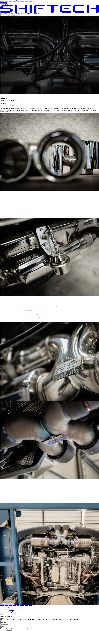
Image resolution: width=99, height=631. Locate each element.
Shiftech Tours (76, 619)
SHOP (38, 13)
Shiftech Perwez (3, 622)
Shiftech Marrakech (4, 627)
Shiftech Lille (10, 619)
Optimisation (3, 13)
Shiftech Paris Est (41, 619)
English (4, 3)
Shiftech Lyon (22, 619)
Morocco (2, 626)
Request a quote (4, 495)
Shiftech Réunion (56, 619)
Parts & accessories (17, 13)
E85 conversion (9, 13)
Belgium (2, 621)
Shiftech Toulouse (70, 619)
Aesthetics (24, 13)
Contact (3, 2)
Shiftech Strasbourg (63, 619)
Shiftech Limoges (16, 619)
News (6, 2)
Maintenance (29, 13)
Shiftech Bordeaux (4, 619)
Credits (1, 614)
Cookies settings (3, 629)
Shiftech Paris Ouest (48, 619)
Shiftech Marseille (28, 619)
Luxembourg (3, 623)
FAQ (1, 2)
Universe (34, 13)
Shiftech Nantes (35, 619)
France (2, 618)
